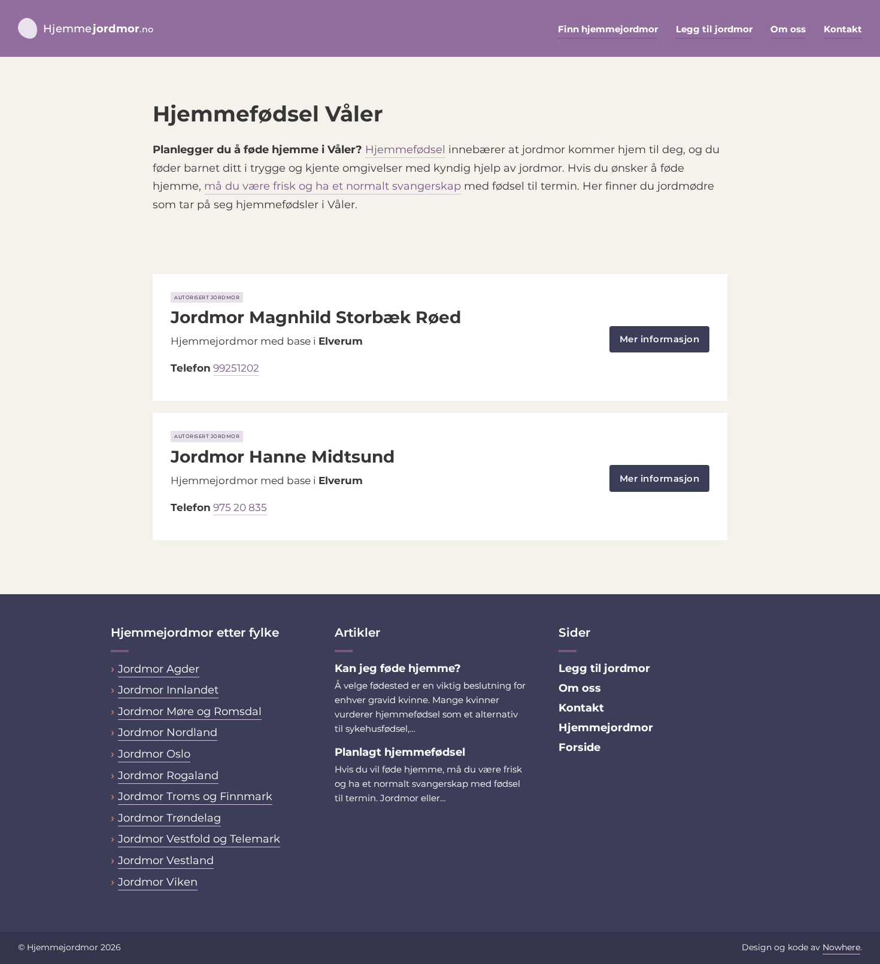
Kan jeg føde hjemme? (399, 668)
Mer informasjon (660, 339)
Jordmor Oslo (154, 754)
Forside (579, 747)
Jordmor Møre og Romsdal (190, 711)
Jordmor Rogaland (168, 775)
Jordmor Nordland (167, 732)
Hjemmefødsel (405, 149)
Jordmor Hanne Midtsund (283, 456)
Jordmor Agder (158, 669)
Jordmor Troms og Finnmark (195, 796)
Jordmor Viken (158, 882)
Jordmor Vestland (166, 860)
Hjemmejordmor (606, 727)
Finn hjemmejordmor (608, 29)
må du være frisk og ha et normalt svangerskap (332, 186)
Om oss (788, 29)
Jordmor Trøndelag (169, 818)
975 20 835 (240, 507)
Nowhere (841, 947)
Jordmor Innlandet (168, 690)
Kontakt (843, 29)
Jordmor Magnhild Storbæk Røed (316, 317)
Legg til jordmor (714, 29)
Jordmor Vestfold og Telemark (199, 839)
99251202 (236, 368)
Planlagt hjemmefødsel (400, 752)
